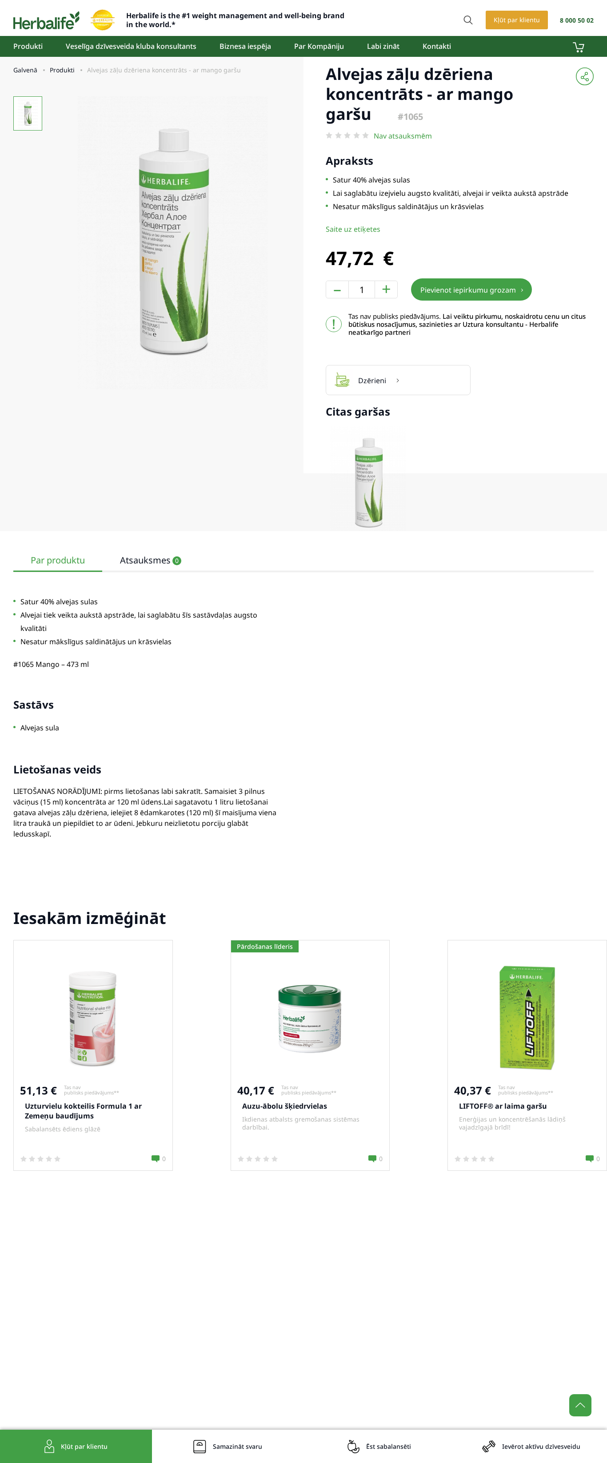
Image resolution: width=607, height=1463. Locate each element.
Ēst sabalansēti (388, 1446)
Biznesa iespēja (245, 46)
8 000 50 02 (577, 20)
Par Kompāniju (319, 46)
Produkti (28, 46)
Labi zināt (383, 46)
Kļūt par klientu (517, 20)
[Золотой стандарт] (103, 20)
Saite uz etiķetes (353, 229)
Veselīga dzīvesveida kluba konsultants (131, 46)
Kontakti (437, 46)
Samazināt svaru (237, 1446)
